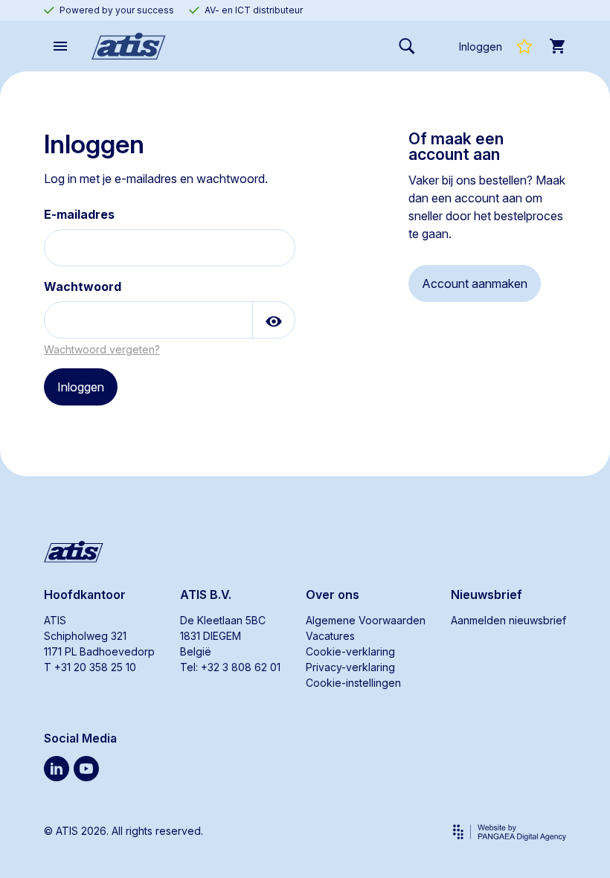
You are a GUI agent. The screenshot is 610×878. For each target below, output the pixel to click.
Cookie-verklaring (350, 651)
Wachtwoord (82, 286)
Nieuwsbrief (486, 594)
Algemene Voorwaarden (366, 620)
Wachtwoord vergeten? (102, 349)
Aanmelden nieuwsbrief (508, 620)
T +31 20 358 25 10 (90, 667)
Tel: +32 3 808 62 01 (230, 667)
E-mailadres (79, 214)
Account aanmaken (474, 283)
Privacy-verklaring (350, 667)
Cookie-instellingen (353, 682)
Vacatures (330, 635)
